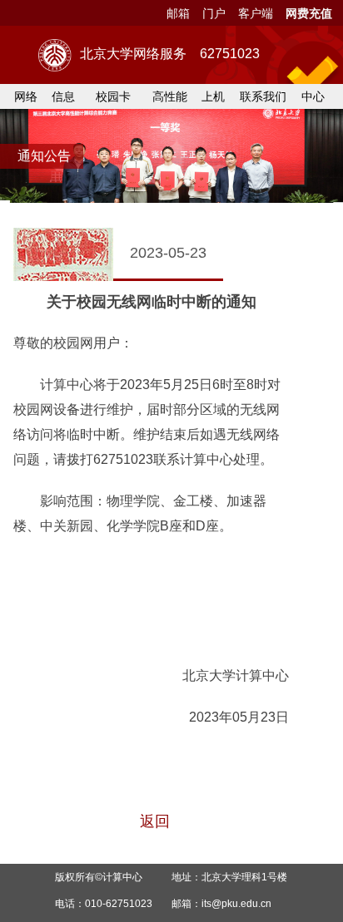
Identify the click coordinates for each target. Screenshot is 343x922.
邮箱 (178, 13)
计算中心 (122, 877)
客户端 (255, 13)
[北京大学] (55, 55)
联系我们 (263, 96)
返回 (155, 821)
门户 (214, 13)
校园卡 (113, 96)
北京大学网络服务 (170, 54)
